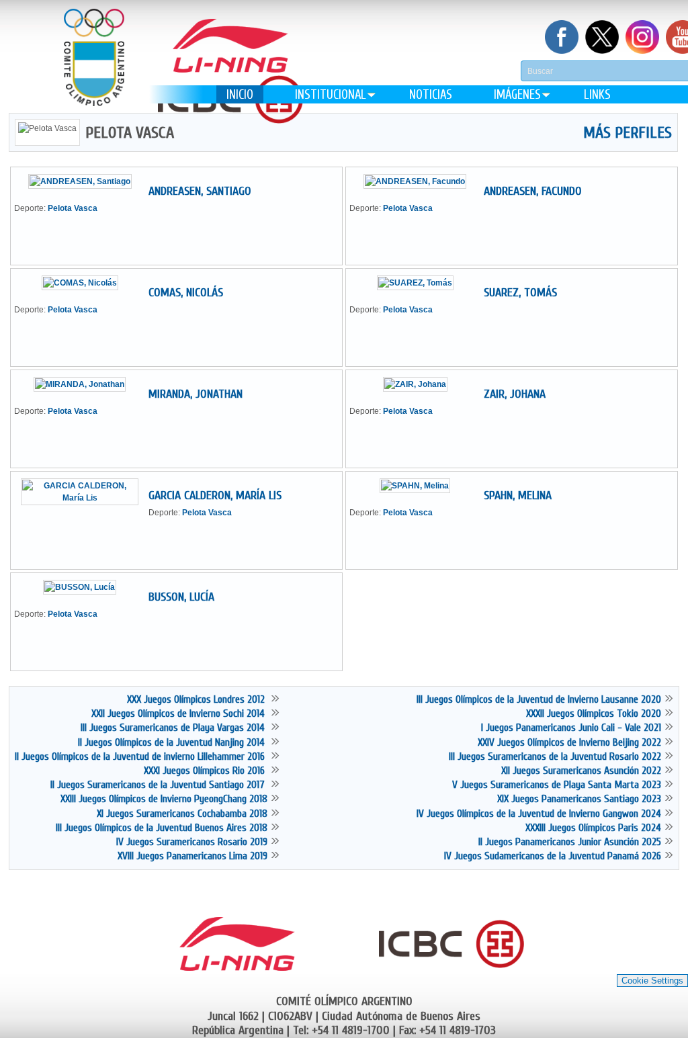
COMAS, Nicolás (185, 293)
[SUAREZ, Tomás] (420, 283)
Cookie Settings (652, 981)
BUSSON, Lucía (181, 597)
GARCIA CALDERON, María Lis (215, 495)
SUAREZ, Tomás (520, 293)
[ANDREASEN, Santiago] (85, 181)
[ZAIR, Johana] (420, 384)
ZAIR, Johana (515, 394)
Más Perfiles (627, 133)
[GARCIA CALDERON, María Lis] (84, 498)
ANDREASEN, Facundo (533, 191)
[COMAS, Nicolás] (85, 283)
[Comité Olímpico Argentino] (94, 67)
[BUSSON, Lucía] (84, 587)
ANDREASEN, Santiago (199, 191)
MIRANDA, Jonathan (195, 394)
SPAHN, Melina (518, 495)
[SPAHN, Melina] (420, 485)
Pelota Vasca (72, 208)
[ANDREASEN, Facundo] (419, 181)
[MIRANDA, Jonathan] (85, 384)
